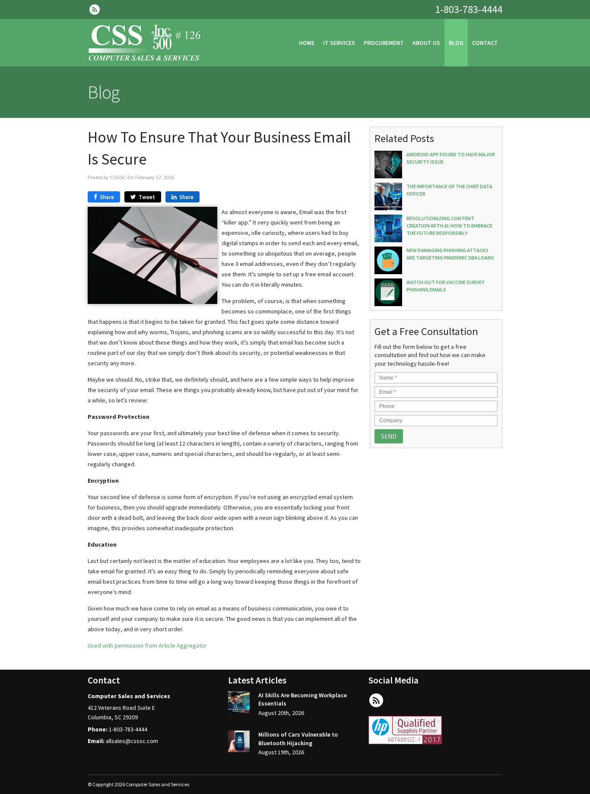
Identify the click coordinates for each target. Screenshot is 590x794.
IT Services (339, 43)
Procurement (384, 43)
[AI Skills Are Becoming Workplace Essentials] (239, 703)
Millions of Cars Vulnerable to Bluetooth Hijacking (298, 739)
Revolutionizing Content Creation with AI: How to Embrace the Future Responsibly (449, 225)
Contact (485, 43)
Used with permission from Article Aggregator (147, 645)
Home (306, 43)
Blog (456, 43)
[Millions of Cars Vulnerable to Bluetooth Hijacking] (239, 743)
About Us (426, 43)
